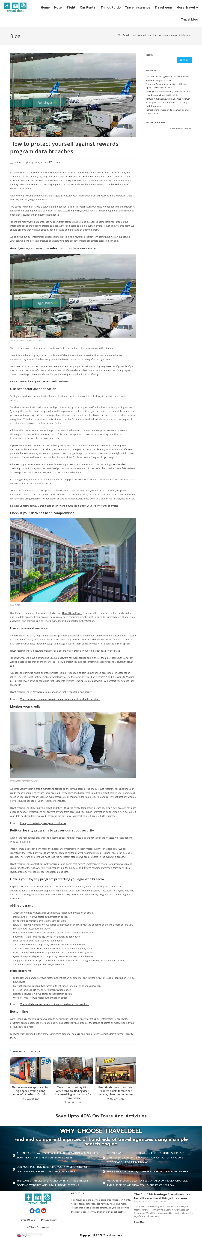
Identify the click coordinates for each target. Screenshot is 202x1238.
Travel (57, 162)
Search (149, 54)
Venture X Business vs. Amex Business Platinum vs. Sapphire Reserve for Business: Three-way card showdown (168, 102)
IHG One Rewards (91, 176)
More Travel (186, 7)
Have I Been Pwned (72, 613)
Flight (71, 7)
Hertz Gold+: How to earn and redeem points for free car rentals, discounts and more (116, 1091)
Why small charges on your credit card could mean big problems (54, 1004)
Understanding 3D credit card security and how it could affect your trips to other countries (69, 505)
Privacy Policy (48, 1220)
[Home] (119, 35)
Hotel (58, 7)
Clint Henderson (33, 184)
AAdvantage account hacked (104, 184)
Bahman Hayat (32, 206)
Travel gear (163, 7)
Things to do (111, 7)
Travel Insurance (137, 7)
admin (18, 162)
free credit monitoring (70, 796)
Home (45, 7)
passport (34, 366)
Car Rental (88, 7)
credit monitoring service (49, 788)
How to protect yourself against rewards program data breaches (162, 35)
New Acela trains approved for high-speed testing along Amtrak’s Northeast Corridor (30, 1091)
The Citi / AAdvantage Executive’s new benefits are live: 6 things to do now (162, 1196)
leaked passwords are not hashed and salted (50, 852)
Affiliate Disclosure (38, 1227)
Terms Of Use (27, 1220)
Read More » (140, 1221)
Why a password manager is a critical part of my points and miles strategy (60, 699)
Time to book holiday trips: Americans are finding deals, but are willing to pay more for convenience (73, 1093)
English (25, 1235)
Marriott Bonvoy (68, 176)
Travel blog (189, 19)
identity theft (17, 184)
